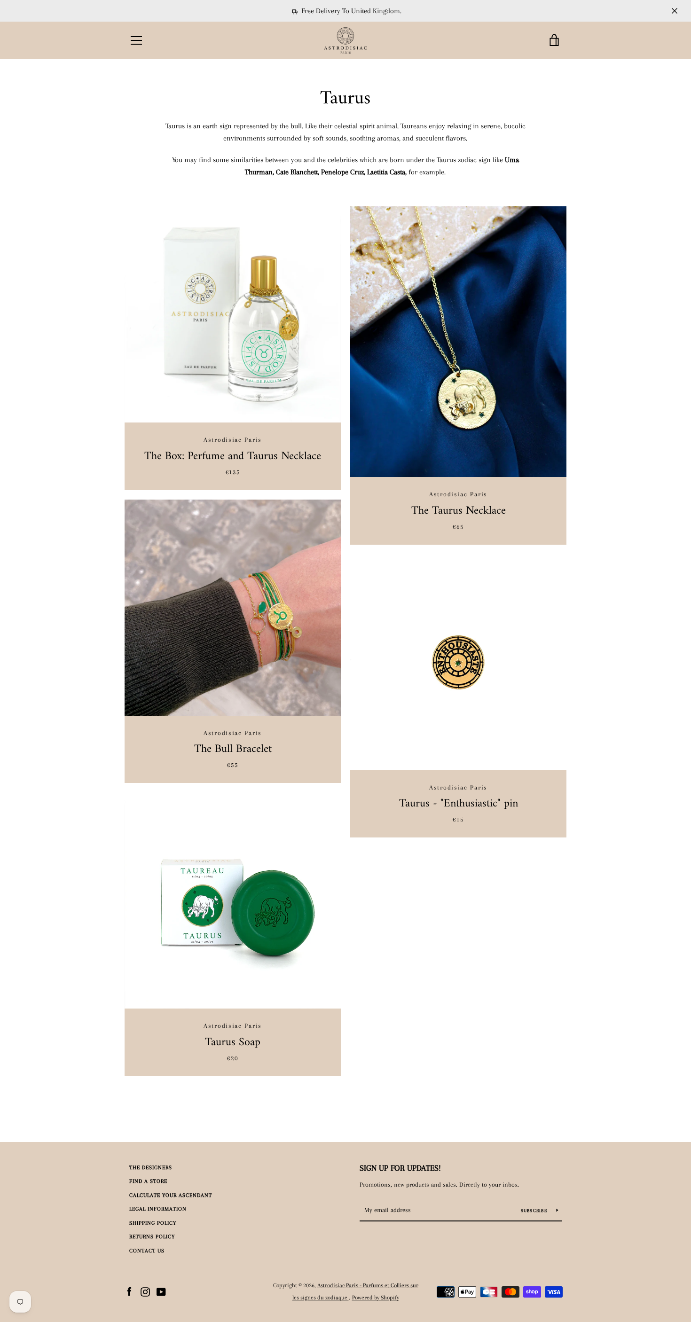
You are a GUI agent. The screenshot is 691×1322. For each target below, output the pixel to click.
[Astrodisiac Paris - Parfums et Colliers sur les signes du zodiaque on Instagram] (145, 1291)
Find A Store (148, 1181)
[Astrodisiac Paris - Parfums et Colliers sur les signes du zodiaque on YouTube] (161, 1291)
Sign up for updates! (400, 1168)
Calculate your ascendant (170, 1195)
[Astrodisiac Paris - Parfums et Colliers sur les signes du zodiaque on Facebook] (129, 1291)
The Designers (150, 1168)
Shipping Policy (152, 1223)
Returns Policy (152, 1237)
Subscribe (535, 1210)
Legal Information (158, 1209)
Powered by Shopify (375, 1297)
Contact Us (147, 1251)
